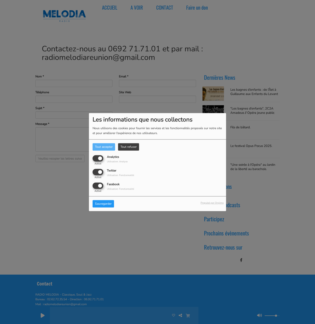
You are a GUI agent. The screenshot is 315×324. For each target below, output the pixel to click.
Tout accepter (104, 147)
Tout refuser (128, 147)
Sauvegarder (103, 204)
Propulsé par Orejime (212, 202)
